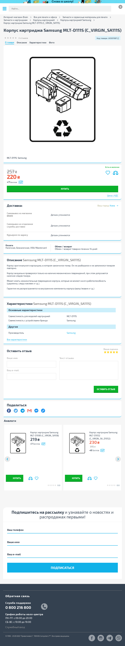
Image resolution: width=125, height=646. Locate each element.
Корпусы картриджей (44, 20)
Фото (52, 43)
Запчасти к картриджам (16, 20)
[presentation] (7, 459)
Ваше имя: (12, 358)
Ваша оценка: (111, 349)
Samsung (71, 333)
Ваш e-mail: (13, 370)
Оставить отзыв (106, 389)
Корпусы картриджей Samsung (75, 20)
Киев (112, 205)
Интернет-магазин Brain (16, 17)
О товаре (9, 42)
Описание (22, 43)
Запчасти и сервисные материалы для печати (85, 17)
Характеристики (37, 43)
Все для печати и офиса (45, 17)
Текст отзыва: (66, 358)
